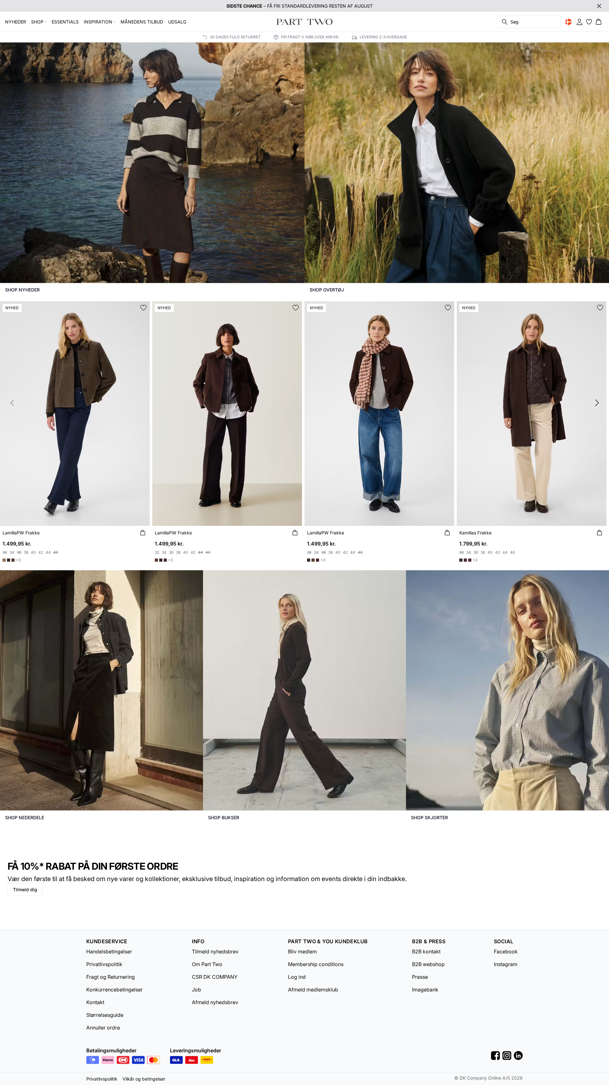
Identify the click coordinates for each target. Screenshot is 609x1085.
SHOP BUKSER (223, 817)
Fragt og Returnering (110, 977)
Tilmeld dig (25, 889)
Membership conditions (316, 964)
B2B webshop (428, 964)
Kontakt (95, 1002)
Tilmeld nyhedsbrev (215, 951)
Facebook (506, 951)
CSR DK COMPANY (215, 977)
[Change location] (568, 22)
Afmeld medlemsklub (313, 989)
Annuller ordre (103, 1027)
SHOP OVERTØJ (327, 289)
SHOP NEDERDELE (24, 817)
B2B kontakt (426, 951)
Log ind (297, 977)
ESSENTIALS (65, 21)
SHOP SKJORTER (429, 817)
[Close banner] (599, 6)
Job (196, 989)
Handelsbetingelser (109, 951)
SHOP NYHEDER (22, 289)
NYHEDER (15, 21)
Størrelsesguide (104, 1015)
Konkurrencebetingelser (114, 989)
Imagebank (425, 989)
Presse (420, 977)
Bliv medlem (302, 951)
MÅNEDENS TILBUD (142, 21)
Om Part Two (207, 964)
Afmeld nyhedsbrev (215, 1002)
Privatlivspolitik (104, 964)
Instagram (505, 964)
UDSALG (177, 21)
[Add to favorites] (143, 308)
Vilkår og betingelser (143, 1079)
